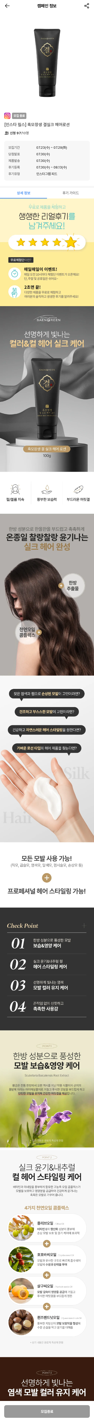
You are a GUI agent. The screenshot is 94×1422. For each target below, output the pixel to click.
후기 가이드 (70, 193)
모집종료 (47, 1411)
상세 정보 (23, 193)
